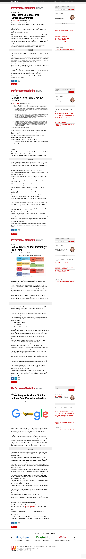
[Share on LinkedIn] (16, 81)
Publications (25, 1)
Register (61, 1)
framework (16, 288)
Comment (14, 84)
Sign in (55, 1)
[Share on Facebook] (12, 81)
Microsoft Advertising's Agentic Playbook (64, 30)
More (48, 1)
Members (42, 1)
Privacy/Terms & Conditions (50, 546)
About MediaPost (20, 546)
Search (51, 1)
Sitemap (42, 546)
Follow (72, 1)
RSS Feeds (38, 546)
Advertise (67, 1)
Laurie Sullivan (16, 20)
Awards (36, 1)
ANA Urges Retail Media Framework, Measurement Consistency (62, 39)
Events (31, 1)
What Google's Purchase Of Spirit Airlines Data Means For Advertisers (64, 35)
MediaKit (26, 546)
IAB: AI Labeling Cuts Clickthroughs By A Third (64, 32)
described (17, 496)
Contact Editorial (32, 546)
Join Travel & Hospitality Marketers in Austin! (64, 49)
